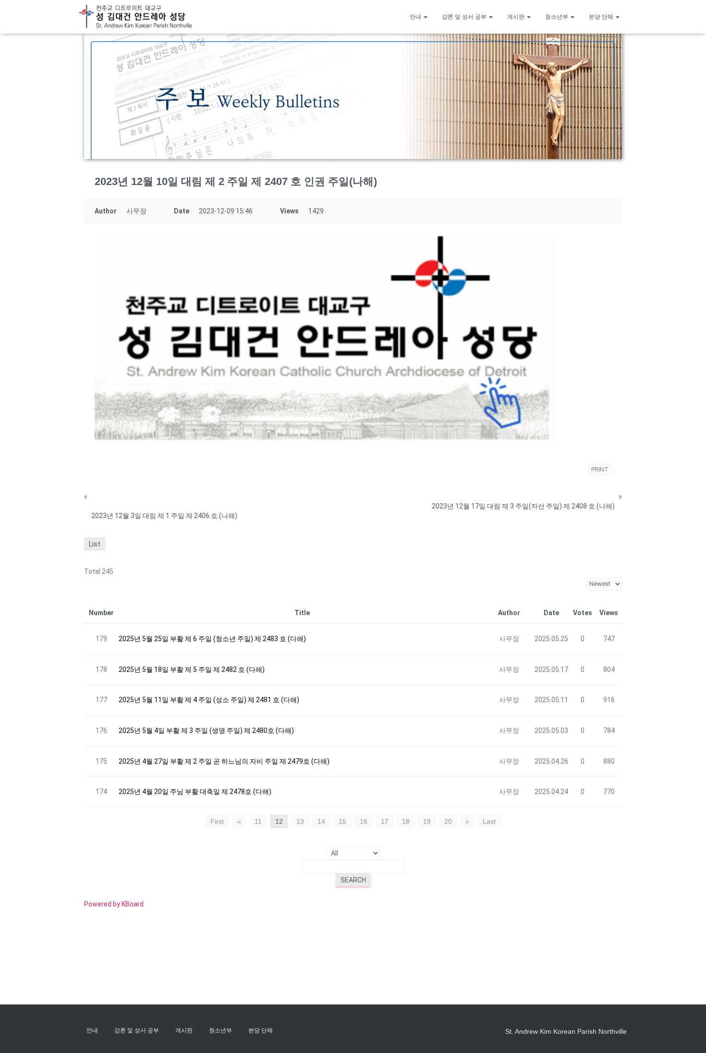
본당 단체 (602, 16)
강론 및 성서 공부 (465, 16)
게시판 (516, 16)
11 (258, 821)
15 (342, 821)
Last (489, 821)
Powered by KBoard (114, 904)
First (217, 821)
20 (448, 821)
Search (353, 880)
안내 (416, 16)
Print (600, 469)
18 (406, 821)
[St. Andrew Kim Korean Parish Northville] (135, 16)
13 (300, 821)
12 (279, 821)
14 (321, 821)
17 (385, 821)
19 (427, 821)
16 (363, 821)
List (94, 544)
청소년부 (557, 16)
